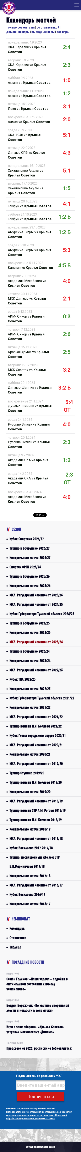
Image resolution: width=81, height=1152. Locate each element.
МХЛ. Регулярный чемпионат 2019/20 (36, 764)
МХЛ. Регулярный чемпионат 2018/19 (36, 801)
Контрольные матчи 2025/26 (30, 586)
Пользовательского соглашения (23, 1112)
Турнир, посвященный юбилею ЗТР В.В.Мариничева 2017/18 (35, 861)
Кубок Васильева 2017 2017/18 (31, 848)
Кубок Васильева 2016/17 (27, 894)
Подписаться (40, 1096)
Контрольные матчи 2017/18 (30, 876)
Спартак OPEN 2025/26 (25, 567)
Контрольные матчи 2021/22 (30, 707)
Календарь (17, 928)
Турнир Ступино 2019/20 (27, 773)
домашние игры (17, 32)
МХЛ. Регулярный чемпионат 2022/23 (36, 670)
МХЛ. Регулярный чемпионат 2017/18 (36, 838)
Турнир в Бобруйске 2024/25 (30, 623)
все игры (62, 32)
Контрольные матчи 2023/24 (30, 661)
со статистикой (48, 27)
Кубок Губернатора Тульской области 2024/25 (42, 614)
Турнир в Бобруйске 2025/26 (30, 576)
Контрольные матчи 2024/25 (30, 632)
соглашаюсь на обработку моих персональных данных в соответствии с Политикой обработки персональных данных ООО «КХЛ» (39, 1115)
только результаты (20, 27)
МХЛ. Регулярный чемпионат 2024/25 (36, 604)
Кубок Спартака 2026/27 (27, 539)
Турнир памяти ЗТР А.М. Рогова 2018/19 (38, 810)
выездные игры (43, 32)
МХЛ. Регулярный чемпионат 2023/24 (36, 642)
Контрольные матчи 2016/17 (30, 904)
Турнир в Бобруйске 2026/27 (30, 548)
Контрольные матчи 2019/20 (30, 792)
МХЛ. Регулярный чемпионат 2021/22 (36, 717)
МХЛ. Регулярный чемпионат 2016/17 (36, 885)
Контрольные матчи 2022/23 (30, 689)
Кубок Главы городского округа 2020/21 (38, 735)
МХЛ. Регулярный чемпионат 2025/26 (36, 595)
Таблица (15, 947)
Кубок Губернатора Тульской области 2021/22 (42, 698)
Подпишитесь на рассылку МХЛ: (39, 1076)
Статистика (18, 938)
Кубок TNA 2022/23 (23, 679)
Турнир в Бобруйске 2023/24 (30, 651)
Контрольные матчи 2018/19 (30, 829)
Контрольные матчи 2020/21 (30, 754)
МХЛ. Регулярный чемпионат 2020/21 (36, 745)
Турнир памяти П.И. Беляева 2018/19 (36, 820)
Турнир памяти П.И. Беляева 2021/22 (36, 726)
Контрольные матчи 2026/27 (30, 558)
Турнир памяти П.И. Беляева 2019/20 (36, 782)
